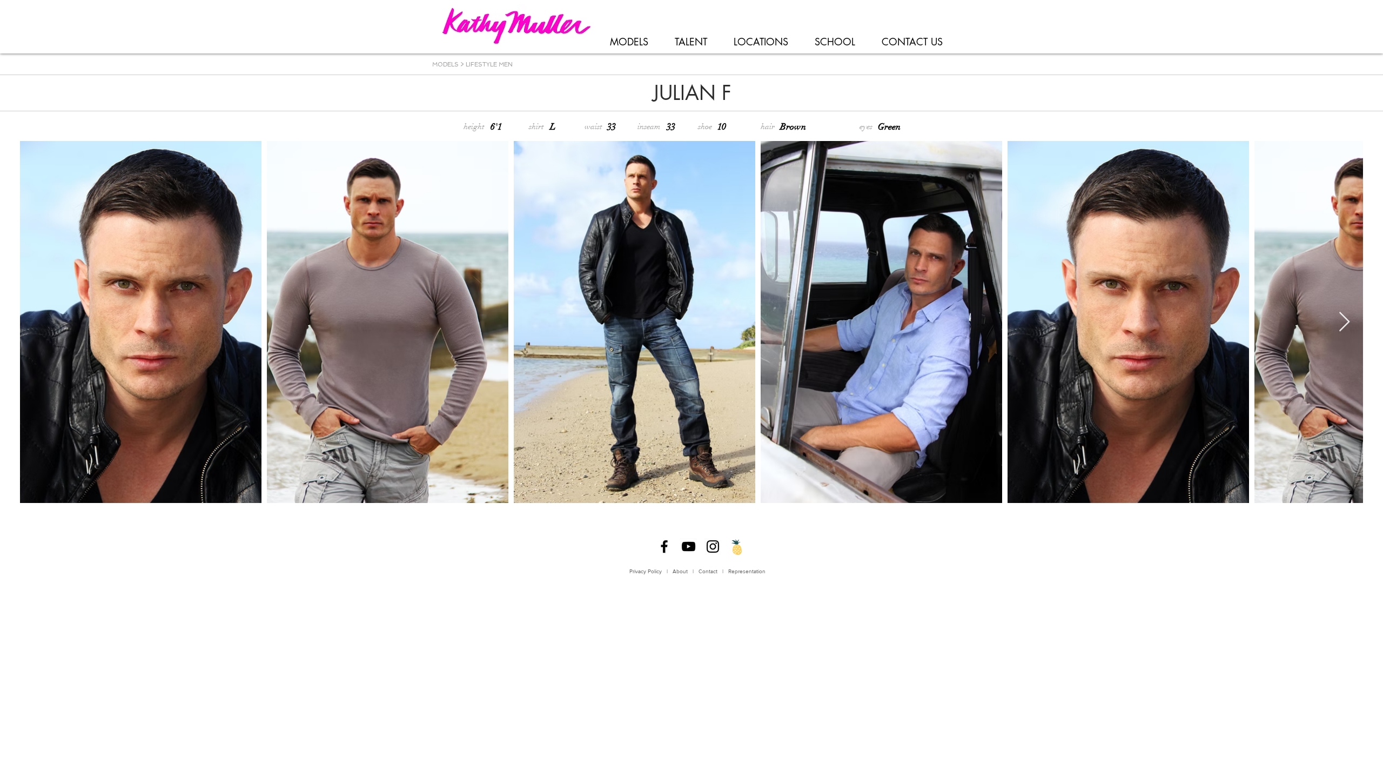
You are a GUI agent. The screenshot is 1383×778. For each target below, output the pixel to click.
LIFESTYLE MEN (489, 64)
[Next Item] (1344, 322)
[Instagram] (712, 546)
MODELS (445, 64)
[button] (629, 42)
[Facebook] (664, 546)
